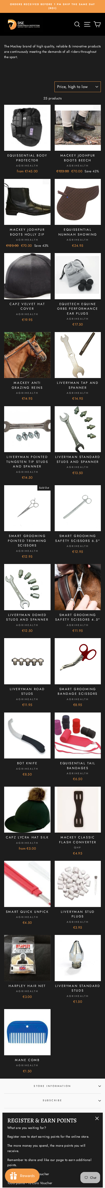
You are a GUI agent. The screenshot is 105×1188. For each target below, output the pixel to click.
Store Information (52, 1086)
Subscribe (52, 1100)
